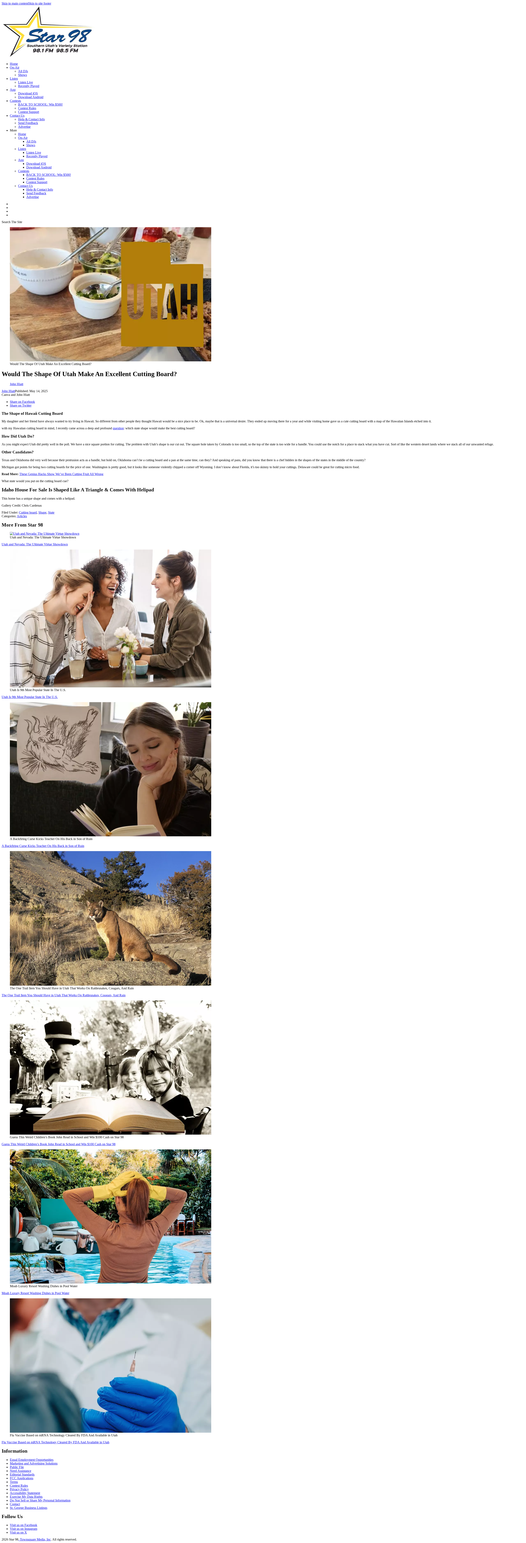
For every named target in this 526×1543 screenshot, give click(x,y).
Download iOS (28, 93)
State (51, 512)
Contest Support (28, 112)
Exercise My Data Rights (26, 1496)
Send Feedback (28, 123)
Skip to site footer (39, 3)
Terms (14, 1482)
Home (14, 64)
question (118, 428)
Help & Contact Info (31, 119)
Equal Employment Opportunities (31, 1459)
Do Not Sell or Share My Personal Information (40, 1500)
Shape (42, 512)
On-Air (14, 67)
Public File (17, 1467)
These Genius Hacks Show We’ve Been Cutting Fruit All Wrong (61, 474)
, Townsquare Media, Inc (34, 1539)
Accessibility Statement (25, 1493)
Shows (22, 75)
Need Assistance (20, 1471)
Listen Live (25, 82)
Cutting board (28, 512)
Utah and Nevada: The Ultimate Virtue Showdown (35, 544)
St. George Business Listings (28, 1508)
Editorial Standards (22, 1474)
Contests (15, 101)
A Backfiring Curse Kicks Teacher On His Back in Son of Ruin (43, 846)
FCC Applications (21, 1478)
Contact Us (17, 115)
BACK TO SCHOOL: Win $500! (40, 104)
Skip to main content (15, 3)
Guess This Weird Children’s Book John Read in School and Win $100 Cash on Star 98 (58, 1144)
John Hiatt (8, 391)
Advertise (24, 126)
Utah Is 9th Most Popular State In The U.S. (30, 697)
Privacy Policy (19, 1489)
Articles (22, 516)
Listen (14, 78)
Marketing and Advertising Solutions (34, 1463)
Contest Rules (27, 108)
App (13, 89)
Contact (15, 1504)
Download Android (30, 97)
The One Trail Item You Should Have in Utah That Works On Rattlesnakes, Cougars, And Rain (64, 995)
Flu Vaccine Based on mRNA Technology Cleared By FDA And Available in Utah (55, 1442)
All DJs (23, 71)
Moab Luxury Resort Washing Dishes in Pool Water (35, 1293)
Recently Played (28, 86)
